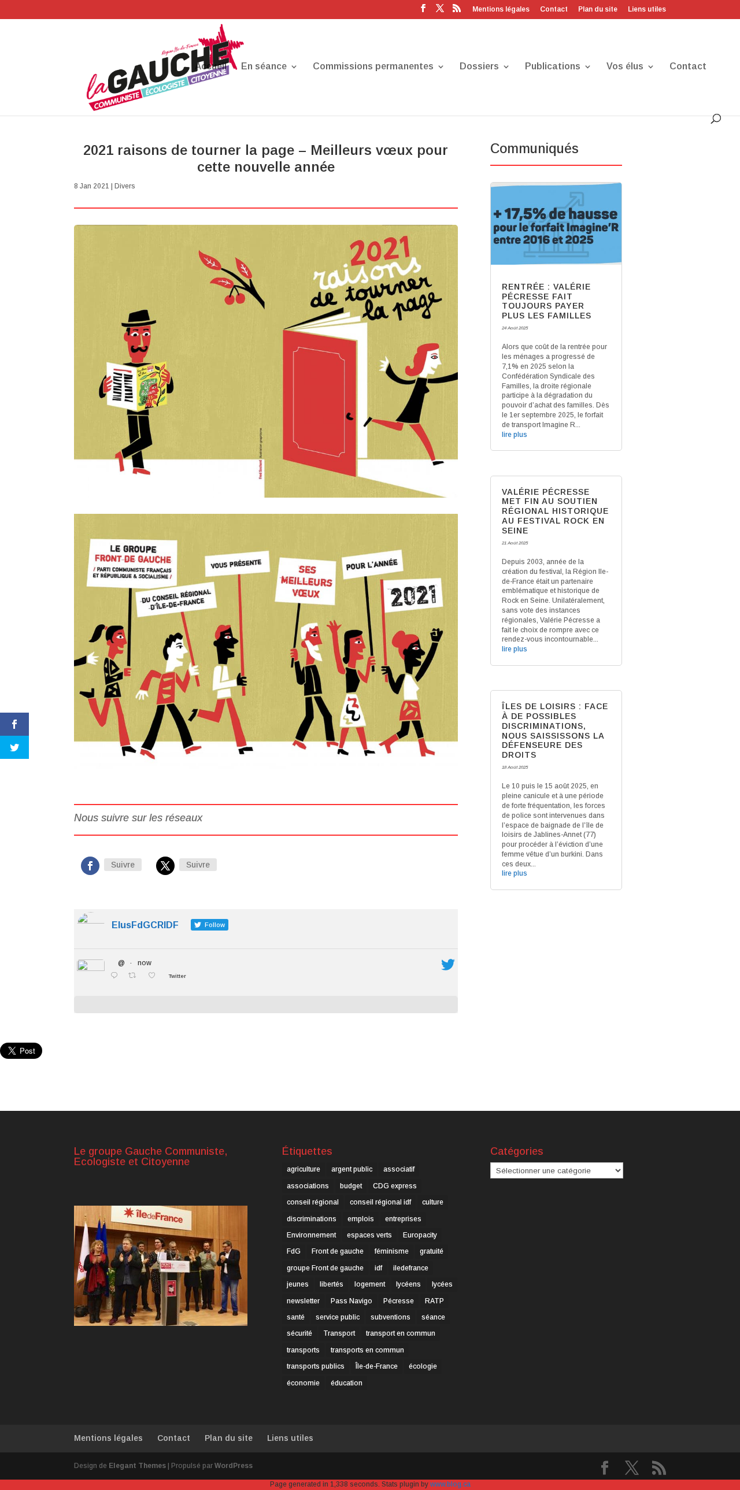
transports (303, 1350)
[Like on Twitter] (155, 976)
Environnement (311, 1235)
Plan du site (597, 9)
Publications (552, 66)
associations (308, 1186)
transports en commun (367, 1350)
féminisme (392, 1251)
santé (296, 1317)
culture (432, 1202)
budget (351, 1186)
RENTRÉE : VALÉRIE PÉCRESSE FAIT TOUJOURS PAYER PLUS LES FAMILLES (546, 301)
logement (369, 1284)
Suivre (123, 864)
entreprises (403, 1219)
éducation (346, 1383)
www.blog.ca (450, 1484)
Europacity (420, 1235)
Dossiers (479, 66)
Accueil (211, 66)
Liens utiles (647, 9)
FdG (294, 1251)
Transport (339, 1333)
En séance (264, 66)
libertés (331, 1284)
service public (338, 1317)
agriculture (303, 1169)
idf (378, 1268)
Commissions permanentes (373, 66)
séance (433, 1317)
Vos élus (624, 66)
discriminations (311, 1219)
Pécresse (398, 1301)
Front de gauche (338, 1251)
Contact (554, 9)
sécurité (299, 1333)
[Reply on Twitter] (116, 976)
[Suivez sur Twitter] (165, 866)
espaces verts (369, 1235)
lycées (442, 1284)
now (144, 963)
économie (303, 1383)
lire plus (514, 435)
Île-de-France (377, 1366)
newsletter (303, 1301)
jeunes (298, 1284)
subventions (390, 1317)
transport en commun (400, 1333)
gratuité (431, 1251)
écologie (423, 1366)
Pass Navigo (351, 1301)
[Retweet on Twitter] (135, 976)
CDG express (395, 1186)
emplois (360, 1219)
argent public (351, 1169)
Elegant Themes (137, 1466)
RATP (434, 1301)
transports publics (316, 1366)
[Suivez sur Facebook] (90, 866)
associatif (399, 1169)
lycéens (408, 1284)
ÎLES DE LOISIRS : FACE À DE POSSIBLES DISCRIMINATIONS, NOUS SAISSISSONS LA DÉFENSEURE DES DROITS (555, 730)
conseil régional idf (380, 1202)
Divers (124, 186)
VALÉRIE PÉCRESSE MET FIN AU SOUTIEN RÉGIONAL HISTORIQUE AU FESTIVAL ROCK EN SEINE (555, 511)
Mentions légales (501, 9)
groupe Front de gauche (325, 1268)
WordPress (233, 1466)
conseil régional (313, 1202)
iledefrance (410, 1268)
